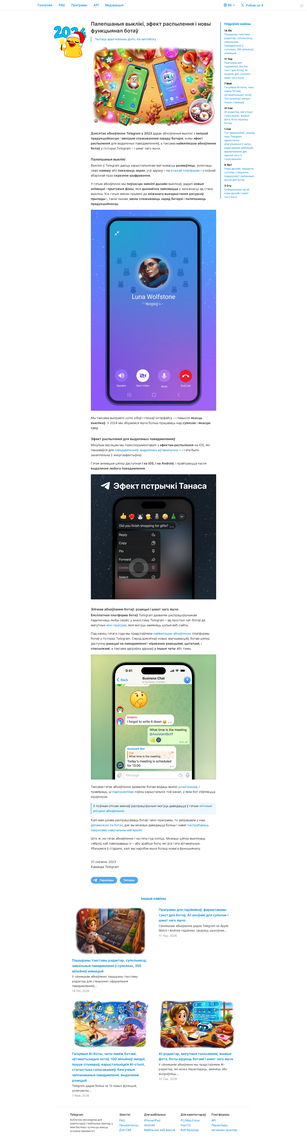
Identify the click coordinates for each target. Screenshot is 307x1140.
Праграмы (79, 5)
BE (230, 5)
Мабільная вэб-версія (159, 1130)
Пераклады (219, 1125)
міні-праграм (116, 625)
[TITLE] (153, 310)
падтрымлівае (123, 792)
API (96, 5)
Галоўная (45, 5)
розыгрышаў (187, 787)
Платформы (220, 1114)
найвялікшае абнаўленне (172, 633)
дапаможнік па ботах (107, 825)
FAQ (62, 5)
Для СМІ (125, 1130)
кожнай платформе (185, 170)
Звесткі (124, 1114)
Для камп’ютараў (193, 1114)
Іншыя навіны (153, 898)
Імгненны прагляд (224, 1130)
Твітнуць (128, 880)
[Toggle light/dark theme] (301, 5)
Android (149, 1125)
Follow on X (254, 5)
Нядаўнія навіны (237, 24)
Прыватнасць (129, 1125)
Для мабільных (155, 1114)
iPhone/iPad (152, 1120)
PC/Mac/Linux (190, 1120)
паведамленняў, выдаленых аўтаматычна (146, 450)
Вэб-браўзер (190, 1130)
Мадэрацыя (114, 5)
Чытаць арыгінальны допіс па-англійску (125, 39)
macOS (186, 1125)
